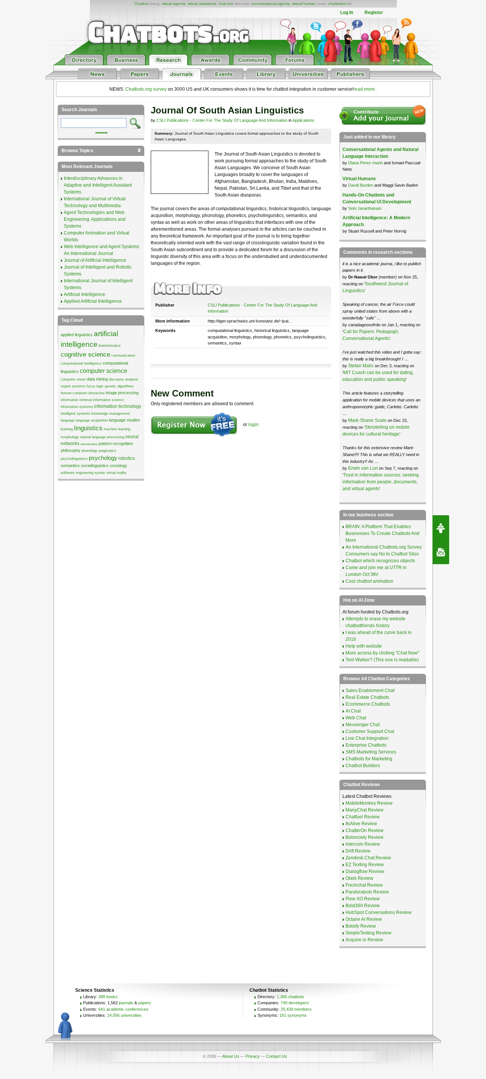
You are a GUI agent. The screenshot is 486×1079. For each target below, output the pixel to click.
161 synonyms (293, 1015)
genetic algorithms (119, 386)
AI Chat (353, 711)
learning (67, 429)
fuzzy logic (95, 386)
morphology (70, 437)
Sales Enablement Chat (370, 690)
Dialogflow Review (365, 871)
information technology (117, 406)
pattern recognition (116, 443)
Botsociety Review (364, 837)
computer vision (73, 379)
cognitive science (85, 354)
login (253, 424)
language (68, 420)
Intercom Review (363, 844)
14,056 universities (124, 1015)
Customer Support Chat (370, 731)
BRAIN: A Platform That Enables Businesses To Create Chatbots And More (383, 533)
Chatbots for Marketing (369, 758)
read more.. (365, 89)
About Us (230, 1056)
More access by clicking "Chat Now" (382, 653)
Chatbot (141, 4)
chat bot (226, 4)
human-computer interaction (83, 393)
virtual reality (116, 473)
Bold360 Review (363, 905)
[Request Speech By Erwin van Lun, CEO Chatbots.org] (440, 527)
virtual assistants (202, 4)
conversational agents (270, 4)
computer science (103, 371)
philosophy (70, 450)
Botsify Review (361, 926)
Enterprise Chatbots (366, 745)
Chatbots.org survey (146, 89)
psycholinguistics (74, 459)
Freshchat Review (364, 885)
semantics (70, 465)
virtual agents (173, 4)
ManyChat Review (364, 810)
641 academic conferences (123, 1009)
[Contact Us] (440, 552)
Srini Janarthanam (365, 208)
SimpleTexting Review (368, 933)
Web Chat (356, 717)
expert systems (73, 386)
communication (123, 355)
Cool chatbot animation (369, 581)
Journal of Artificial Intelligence (95, 260)
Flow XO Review (363, 898)
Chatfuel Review (363, 816)
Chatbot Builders (363, 765)
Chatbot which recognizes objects (380, 560)
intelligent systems (75, 413)
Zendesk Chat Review (368, 857)
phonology (90, 451)
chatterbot (337, 4)
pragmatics (107, 451)
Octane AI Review (364, 919)
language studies (124, 420)
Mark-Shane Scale (368, 420)
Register (373, 12)
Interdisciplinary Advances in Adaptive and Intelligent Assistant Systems (98, 185)
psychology (103, 458)
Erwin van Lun (363, 468)
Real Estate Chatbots (367, 697)
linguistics (88, 428)
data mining (97, 379)
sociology (118, 465)
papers (144, 1002)
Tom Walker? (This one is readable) (382, 659)
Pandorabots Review (367, 892)
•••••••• (101, 132)
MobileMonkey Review (369, 803)
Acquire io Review (364, 939)
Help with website (364, 646)
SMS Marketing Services (371, 752)
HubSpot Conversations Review (379, 912)
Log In (346, 12)
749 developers (295, 1002)
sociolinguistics (95, 465)
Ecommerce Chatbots (368, 704)
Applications (303, 120)
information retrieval (76, 400)
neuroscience (89, 444)
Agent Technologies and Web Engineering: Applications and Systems (95, 219)
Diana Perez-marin (365, 162)
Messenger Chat (363, 724)
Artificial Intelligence (84, 294)
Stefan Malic (361, 365)
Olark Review (359, 878)
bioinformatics (110, 346)
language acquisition (92, 420)
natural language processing (102, 437)
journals (126, 1002)
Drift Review (358, 851)
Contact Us (276, 1056)
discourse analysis (123, 379)
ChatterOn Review (364, 830)
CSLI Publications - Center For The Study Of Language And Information (221, 120)
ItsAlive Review (361, 823)
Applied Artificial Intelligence (93, 301)
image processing (122, 392)
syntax (100, 473)
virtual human (304, 4)
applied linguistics (77, 334)
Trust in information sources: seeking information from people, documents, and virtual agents (380, 481)
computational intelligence (81, 363)
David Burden (360, 185)
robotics (126, 458)
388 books (108, 996)
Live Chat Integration (367, 738)
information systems (77, 407)
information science (108, 400)
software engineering (77, 473)
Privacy (253, 1056)
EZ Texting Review (365, 864)
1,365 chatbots (290, 996)
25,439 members (296, 1009)
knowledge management (111, 413)
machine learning (117, 429)
